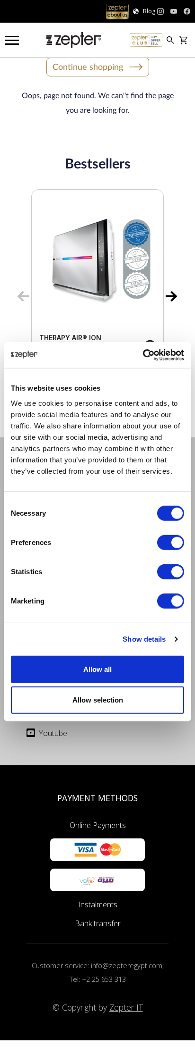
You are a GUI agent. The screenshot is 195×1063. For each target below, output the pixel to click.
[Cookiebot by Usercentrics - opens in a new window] (142, 355)
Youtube (53, 733)
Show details (144, 639)
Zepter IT (126, 1007)
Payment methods (97, 798)
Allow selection (97, 700)
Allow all (97, 669)
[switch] (170, 542)
